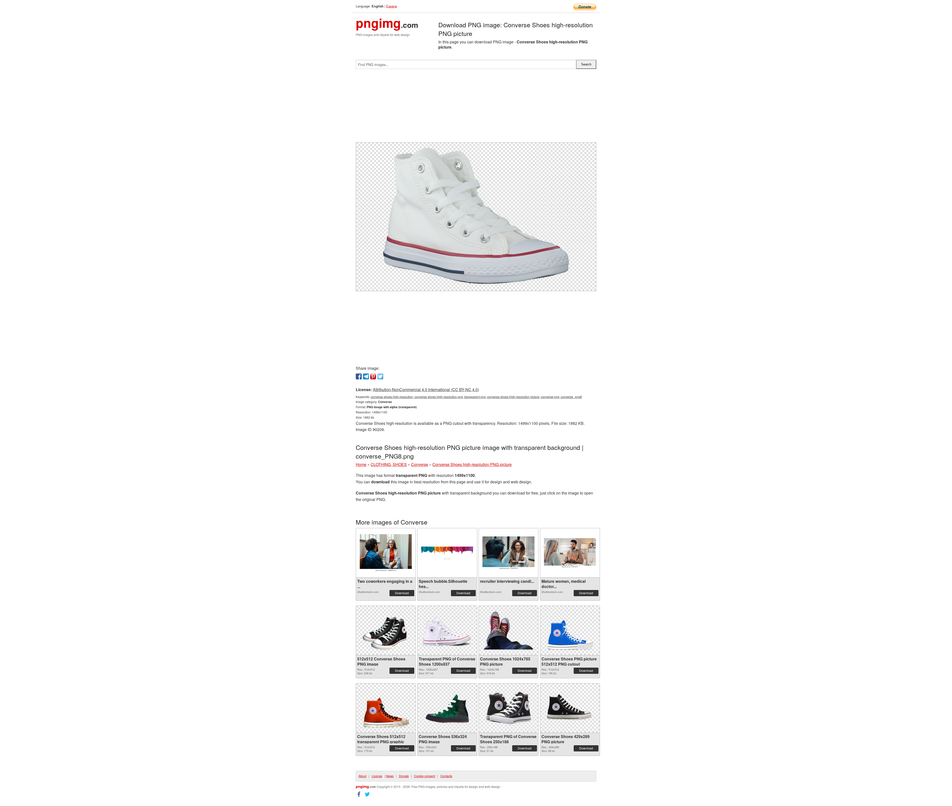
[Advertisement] (476, 107)
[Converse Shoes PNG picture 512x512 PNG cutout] (570, 630)
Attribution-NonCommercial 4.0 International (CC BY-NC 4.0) (426, 389)
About (362, 776)
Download (402, 593)
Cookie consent (424, 776)
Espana (391, 6)
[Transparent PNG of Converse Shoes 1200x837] (447, 630)
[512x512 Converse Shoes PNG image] (385, 630)
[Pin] (373, 376)
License (377, 776)
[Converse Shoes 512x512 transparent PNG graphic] (385, 708)
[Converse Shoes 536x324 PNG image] (447, 708)
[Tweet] (380, 376)
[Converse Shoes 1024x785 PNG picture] (508, 631)
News (390, 776)
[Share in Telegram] (366, 376)
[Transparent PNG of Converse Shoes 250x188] (508, 708)
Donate (404, 776)
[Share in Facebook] (359, 376)
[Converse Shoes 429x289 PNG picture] (570, 708)
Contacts (446, 776)
